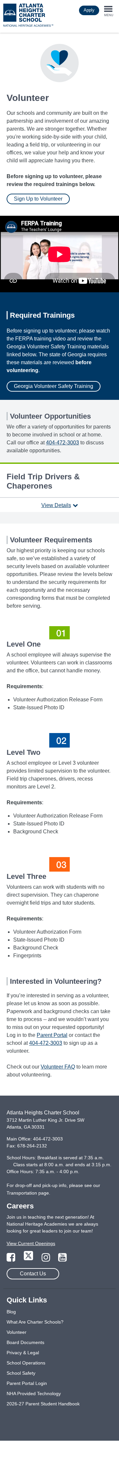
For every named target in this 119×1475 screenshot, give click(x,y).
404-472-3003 (62, 442)
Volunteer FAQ (58, 1067)
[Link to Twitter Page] (29, 1259)
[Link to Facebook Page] (12, 1259)
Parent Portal (52, 1035)
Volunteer (16, 1332)
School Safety (21, 1373)
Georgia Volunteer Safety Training (53, 386)
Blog (11, 1311)
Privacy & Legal (23, 1352)
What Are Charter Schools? (35, 1322)
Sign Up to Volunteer (38, 199)
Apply (89, 10)
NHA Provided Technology (34, 1393)
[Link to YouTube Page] (62, 1259)
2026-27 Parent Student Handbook (43, 1403)
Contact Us (33, 1273)
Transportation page (28, 1193)
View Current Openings (31, 1243)
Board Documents (25, 1342)
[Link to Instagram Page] (47, 1259)
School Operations (26, 1362)
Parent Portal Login (27, 1383)
